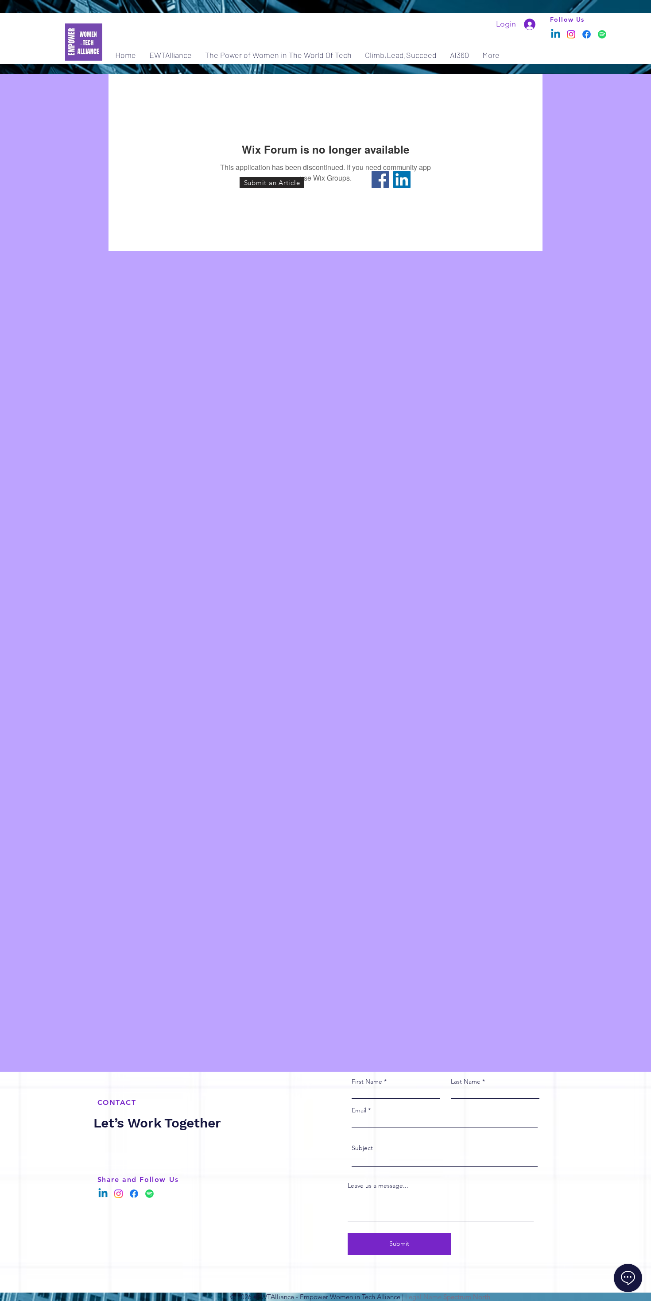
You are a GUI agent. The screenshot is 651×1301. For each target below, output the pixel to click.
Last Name (465, 1081)
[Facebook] (586, 34)
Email (359, 1110)
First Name (367, 1081)
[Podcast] (602, 34)
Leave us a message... (378, 1185)
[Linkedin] (555, 34)
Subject (362, 1148)
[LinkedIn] (402, 179)
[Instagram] (571, 34)
